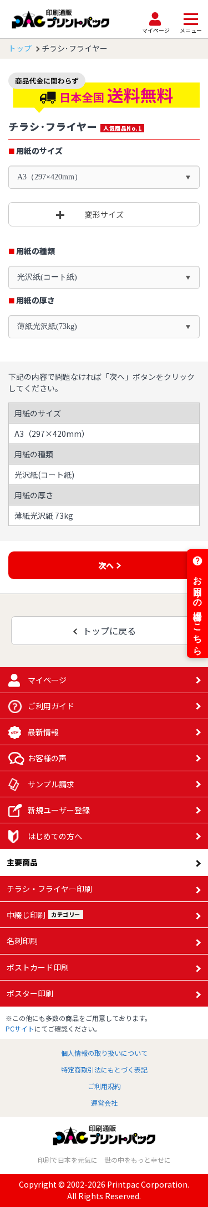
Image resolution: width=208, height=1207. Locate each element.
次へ (106, 565)
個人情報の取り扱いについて (104, 1053)
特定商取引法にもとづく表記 (104, 1069)
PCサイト (20, 1028)
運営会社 (104, 1102)
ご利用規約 (104, 1086)
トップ (20, 48)
